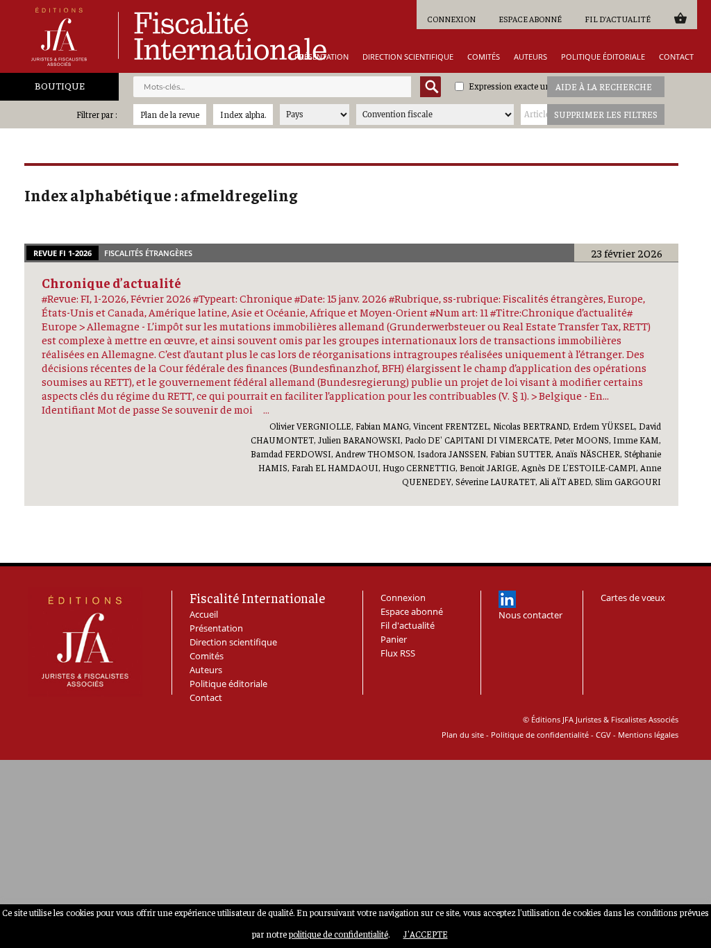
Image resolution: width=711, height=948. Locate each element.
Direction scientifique (407, 56)
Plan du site (463, 734)
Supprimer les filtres (606, 114)
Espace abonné (530, 18)
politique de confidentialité (338, 934)
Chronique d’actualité (111, 282)
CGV (603, 734)
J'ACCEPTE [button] (425, 934)
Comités (483, 56)
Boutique (60, 85)
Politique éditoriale (603, 56)
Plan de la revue (169, 114)
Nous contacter (530, 615)
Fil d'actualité (618, 18)
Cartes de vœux (633, 597)
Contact (676, 56)
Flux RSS (397, 653)
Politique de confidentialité (540, 734)
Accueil (204, 614)
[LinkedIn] (507, 599)
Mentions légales (648, 734)
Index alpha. (243, 114)
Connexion (451, 18)
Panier (680, 18)
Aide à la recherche (603, 86)
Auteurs (530, 56)
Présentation (321, 56)
